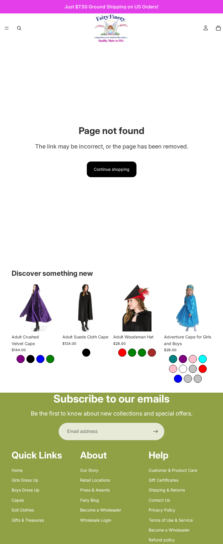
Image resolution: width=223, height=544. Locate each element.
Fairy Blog (89, 500)
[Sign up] (156, 431)
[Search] (19, 28)
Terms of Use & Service (171, 519)
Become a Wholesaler (100, 509)
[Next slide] (52, 308)
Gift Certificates (163, 480)
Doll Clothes (23, 509)
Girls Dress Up (25, 480)
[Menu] (6, 28)
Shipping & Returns (167, 489)
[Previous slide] (18, 308)
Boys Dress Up (25, 489)
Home (17, 469)
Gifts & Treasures (28, 519)
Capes (18, 500)
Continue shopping (112, 169)
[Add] (101, 322)
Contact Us (159, 500)
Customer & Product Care (173, 469)
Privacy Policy (162, 509)
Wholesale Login (95, 519)
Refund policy (162, 539)
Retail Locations (95, 480)
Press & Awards (95, 489)
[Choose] (50, 322)
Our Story (89, 469)
